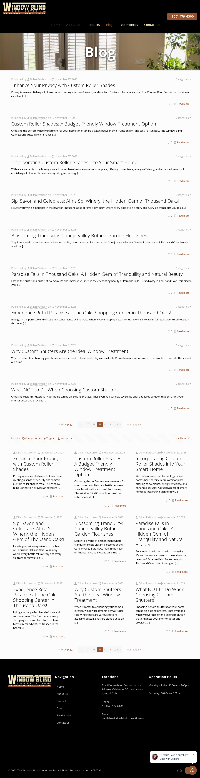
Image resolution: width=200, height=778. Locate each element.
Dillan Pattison (38, 79)
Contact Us (63, 722)
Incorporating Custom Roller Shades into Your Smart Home (74, 162)
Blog (59, 708)
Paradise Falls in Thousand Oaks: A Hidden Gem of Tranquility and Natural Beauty (97, 274)
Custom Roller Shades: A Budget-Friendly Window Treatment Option (83, 123)
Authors (65, 438)
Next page (133, 424)
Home (60, 686)
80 (105, 424)
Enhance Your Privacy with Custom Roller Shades (63, 85)
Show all (185, 438)
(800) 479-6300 (182, 16)
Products (62, 701)
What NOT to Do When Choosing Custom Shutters (65, 389)
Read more (183, 104)
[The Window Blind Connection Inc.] (24, 8)
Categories (31, 438)
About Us (62, 694)
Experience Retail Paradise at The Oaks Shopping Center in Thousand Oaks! (91, 312)
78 (94, 424)
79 (99, 424)
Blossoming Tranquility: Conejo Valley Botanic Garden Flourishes (79, 235)
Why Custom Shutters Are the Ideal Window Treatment (69, 351)
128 (119, 424)
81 (111, 424)
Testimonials (64, 715)
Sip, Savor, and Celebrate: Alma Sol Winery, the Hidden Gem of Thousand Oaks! (95, 201)
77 (88, 424)
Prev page (67, 424)
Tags (49, 438)
